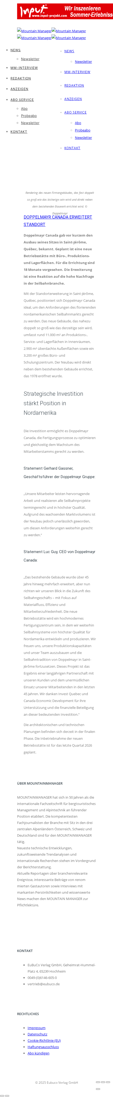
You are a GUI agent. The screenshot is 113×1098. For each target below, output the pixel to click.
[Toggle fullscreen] (108, 1082)
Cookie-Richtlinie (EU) (44, 1040)
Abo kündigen (38, 1053)
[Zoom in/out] (98, 1089)
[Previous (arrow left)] (2, 1096)
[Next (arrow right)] (7, 1096)
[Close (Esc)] (98, 1082)
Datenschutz (37, 1034)
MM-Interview (77, 72)
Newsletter (83, 61)
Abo (78, 122)
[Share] (103, 1082)
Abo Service (75, 112)
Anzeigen (73, 99)
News (69, 51)
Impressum (36, 1027)
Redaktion (74, 85)
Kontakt (19, 132)
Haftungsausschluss (43, 1046)
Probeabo (82, 130)
